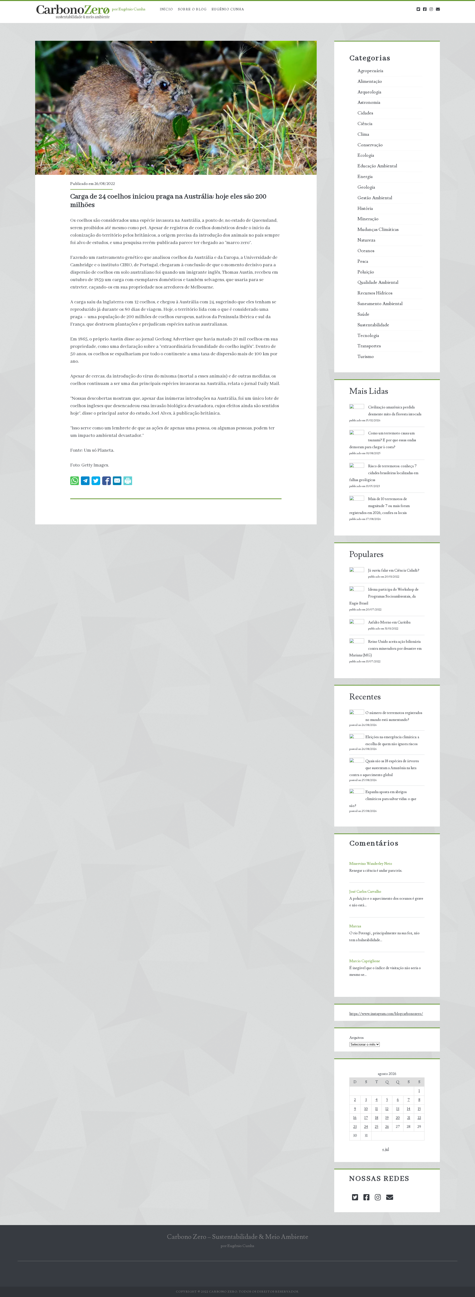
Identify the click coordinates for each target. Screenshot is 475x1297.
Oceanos (365, 251)
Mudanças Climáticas (378, 229)
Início (166, 9)
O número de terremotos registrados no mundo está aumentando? (393, 716)
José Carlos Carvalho (365, 891)
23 (355, 1126)
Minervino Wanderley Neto (370, 863)
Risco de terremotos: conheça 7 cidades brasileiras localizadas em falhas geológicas (383, 473)
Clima (363, 134)
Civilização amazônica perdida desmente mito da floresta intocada (394, 411)
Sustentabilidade (373, 325)
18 (376, 1118)
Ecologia (365, 155)
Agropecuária (370, 71)
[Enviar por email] (117, 480)
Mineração (368, 219)
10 (366, 1109)
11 (376, 1109)
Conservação (370, 145)
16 (354, 1118)
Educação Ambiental (377, 166)
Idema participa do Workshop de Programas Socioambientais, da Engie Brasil (384, 596)
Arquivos (356, 1037)
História (365, 208)
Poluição (365, 272)
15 (419, 1109)
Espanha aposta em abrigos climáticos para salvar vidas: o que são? (382, 799)
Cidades (365, 113)
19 (387, 1118)
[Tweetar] (96, 480)
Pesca (362, 261)
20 (398, 1118)
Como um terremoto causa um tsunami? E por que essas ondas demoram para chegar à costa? (382, 440)
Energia (365, 177)
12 (386, 1109)
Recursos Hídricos (374, 293)
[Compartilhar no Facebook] (106, 480)
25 (376, 1126)
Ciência (364, 124)
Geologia (366, 187)
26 (387, 1126)
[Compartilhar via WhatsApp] (74, 480)
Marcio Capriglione (364, 961)
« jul (385, 1149)
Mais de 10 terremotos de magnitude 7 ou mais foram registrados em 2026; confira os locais (379, 506)
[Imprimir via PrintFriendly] (127, 480)
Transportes (369, 346)
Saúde (363, 314)
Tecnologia (368, 336)
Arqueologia (369, 92)
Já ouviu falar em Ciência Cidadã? (393, 570)
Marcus (355, 926)
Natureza (366, 240)
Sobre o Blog (192, 9)
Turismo (365, 357)
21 (408, 1118)
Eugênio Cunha (228, 9)
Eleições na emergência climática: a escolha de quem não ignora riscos (392, 740)
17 (366, 1118)
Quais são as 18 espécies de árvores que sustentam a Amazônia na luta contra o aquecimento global (384, 768)
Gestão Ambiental (374, 198)
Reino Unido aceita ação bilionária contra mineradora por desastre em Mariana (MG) (385, 648)
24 (366, 1126)
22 (419, 1118)
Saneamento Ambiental (380, 304)
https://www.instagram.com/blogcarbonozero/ (386, 1013)
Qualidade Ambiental (377, 282)
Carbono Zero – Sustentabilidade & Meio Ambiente (237, 1237)
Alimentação (369, 81)
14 (408, 1109)
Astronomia (368, 102)
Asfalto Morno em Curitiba (389, 622)
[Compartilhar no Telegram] (85, 480)
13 (397, 1109)
